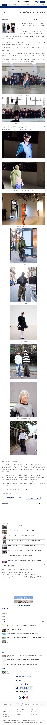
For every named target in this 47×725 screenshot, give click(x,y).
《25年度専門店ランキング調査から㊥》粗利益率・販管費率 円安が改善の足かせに (23, 659)
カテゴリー (42, 6)
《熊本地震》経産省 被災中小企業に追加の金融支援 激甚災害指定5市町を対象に (18, 617)
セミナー (8, 638)
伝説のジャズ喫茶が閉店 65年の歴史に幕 (15, 629)
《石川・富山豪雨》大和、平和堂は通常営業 (10, 614)
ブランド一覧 (19, 713)
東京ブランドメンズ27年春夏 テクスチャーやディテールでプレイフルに (16, 572)
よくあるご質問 (35, 709)
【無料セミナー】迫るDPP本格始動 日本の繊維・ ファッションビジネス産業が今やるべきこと (25, 637)
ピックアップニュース (13, 493)
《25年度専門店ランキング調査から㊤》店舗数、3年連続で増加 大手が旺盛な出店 (23, 664)
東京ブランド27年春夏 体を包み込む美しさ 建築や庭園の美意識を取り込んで (17, 569)
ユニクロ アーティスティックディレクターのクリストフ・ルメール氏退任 (21, 625)
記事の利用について (6, 716)
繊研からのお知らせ (21, 709)
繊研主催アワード (20, 711)
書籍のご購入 (5, 714)
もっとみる (42, 608)
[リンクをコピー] (37, 19)
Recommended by (39, 564)
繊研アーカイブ (16, 4)
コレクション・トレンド (7, 7)
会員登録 (38, 4)
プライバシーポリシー (36, 713)
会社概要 (23, 4)
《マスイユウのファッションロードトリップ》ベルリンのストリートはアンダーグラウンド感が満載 (21, 576)
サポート (33, 4)
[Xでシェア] (39, 19)
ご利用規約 (34, 711)
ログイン (43, 4)
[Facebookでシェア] (42, 19)
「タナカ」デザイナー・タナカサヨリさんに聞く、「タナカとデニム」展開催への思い (18, 574)
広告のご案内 (19, 714)
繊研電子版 (10, 4)
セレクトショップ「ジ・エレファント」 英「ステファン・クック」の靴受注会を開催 (18, 577)
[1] (4, 626)
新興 (7, 642)
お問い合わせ (34, 714)
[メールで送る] (34, 19)
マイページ (5, 713)
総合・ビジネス (9, 626)
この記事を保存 (5, 19)
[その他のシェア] (44, 19)
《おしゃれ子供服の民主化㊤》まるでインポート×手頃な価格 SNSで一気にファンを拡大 (24, 655)
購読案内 (28, 4)
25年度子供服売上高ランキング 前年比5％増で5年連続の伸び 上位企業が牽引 (22, 633)
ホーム (3, 9)
